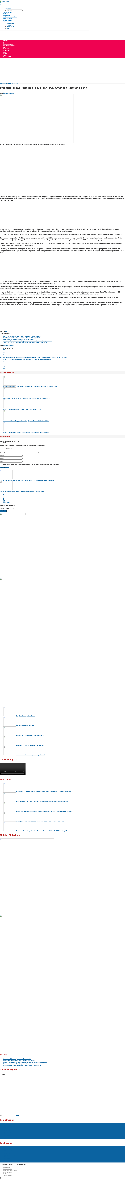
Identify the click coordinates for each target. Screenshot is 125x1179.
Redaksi (5, 1174)
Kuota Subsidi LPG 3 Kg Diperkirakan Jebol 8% (17, 1059)
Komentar (3, 453)
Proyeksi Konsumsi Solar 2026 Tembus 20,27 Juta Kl (19, 1060)
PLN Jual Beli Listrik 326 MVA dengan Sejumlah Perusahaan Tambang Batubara (27, 341)
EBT (4, 1129)
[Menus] (0, 2)
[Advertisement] (51, 71)
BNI (4, 1124)
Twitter (10, 25)
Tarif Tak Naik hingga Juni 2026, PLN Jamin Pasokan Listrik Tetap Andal (25, 342)
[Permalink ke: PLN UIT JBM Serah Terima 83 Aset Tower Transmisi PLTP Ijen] (9, 408)
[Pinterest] (4, 353)
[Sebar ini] (3, 362)
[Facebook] (4, 350)
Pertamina (6, 1130)
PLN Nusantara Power (10, 1132)
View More (3, 511)
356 (4, 501)
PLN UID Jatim (7, 1127)
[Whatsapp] (4, 368)
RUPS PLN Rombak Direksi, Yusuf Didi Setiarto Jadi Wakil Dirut (22, 336)
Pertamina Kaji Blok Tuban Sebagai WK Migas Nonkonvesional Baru (25, 359)
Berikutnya (6, 502)
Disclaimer (6, 1167)
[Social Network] (4, 22)
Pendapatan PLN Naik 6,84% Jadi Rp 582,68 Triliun (18, 339)
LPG (4, 1134)
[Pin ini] (4, 365)
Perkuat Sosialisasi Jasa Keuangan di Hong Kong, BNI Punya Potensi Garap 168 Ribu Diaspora (33, 357)
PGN (4, 1138)
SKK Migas (6, 1135)
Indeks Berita (7, 1169)
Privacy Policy (7, 1172)
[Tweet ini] (4, 363)
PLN (6, 332)
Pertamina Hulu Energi (10, 1137)
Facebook (11, 23)
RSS (9, 28)
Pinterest (11, 26)
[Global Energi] (4, 1)
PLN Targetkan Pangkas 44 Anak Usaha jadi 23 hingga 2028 (21, 338)
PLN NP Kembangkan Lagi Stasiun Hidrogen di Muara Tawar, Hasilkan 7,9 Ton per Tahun (30, 386)
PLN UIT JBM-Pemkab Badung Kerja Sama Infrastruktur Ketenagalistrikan (26, 432)
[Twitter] (4, 351)
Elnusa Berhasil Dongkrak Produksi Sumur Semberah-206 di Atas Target (25, 1062)
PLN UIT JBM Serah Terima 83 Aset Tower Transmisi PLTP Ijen (22, 409)
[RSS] (4, 354)
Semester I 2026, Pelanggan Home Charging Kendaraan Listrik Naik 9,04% (26, 421)
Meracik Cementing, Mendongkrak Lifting (16, 1064)
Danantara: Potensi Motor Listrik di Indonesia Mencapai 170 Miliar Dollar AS (26, 398)
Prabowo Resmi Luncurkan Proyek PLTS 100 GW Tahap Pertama (22, 1065)
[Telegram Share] (4, 367)
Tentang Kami (7, 1175)
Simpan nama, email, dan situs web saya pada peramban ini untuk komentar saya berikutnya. (31, 464)
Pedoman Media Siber (10, 1170)
